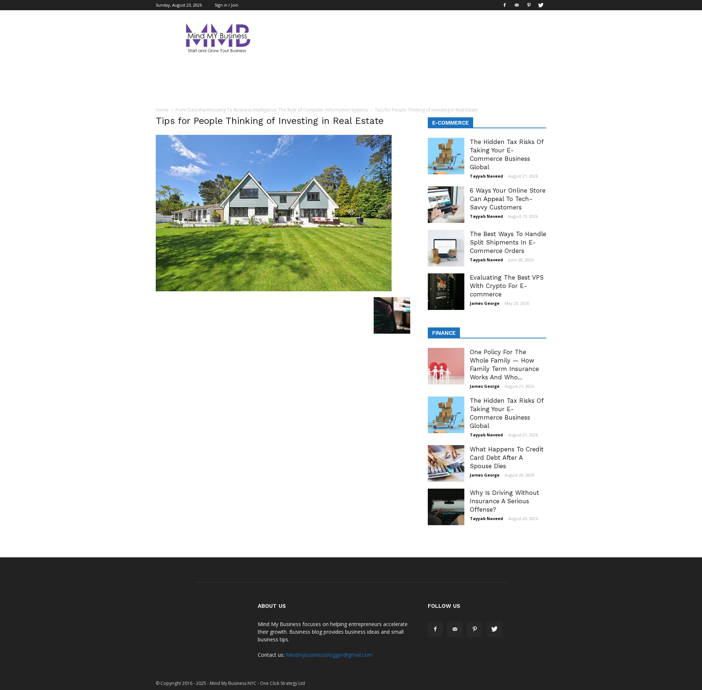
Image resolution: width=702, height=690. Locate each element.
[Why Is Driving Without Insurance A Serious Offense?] (446, 507)
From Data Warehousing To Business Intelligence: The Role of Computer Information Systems (272, 110)
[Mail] (516, 5)
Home (162, 110)
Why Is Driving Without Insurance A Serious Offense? (504, 501)
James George (484, 303)
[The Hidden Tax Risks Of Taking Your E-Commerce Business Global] (446, 156)
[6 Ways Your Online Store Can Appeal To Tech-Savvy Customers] (446, 204)
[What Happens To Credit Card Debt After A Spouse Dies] (446, 463)
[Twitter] (540, 5)
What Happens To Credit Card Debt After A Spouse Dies (507, 458)
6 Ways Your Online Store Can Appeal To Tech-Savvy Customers (508, 199)
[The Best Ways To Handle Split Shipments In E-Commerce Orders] (446, 248)
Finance (444, 333)
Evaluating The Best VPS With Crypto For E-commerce (507, 286)
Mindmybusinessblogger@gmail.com (329, 654)
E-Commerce (450, 123)
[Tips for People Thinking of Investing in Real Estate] (274, 289)
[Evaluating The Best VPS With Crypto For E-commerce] (446, 291)
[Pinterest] (528, 5)
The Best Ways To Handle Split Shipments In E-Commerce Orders (508, 242)
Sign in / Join (226, 5)
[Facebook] (504, 5)
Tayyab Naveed (486, 176)
